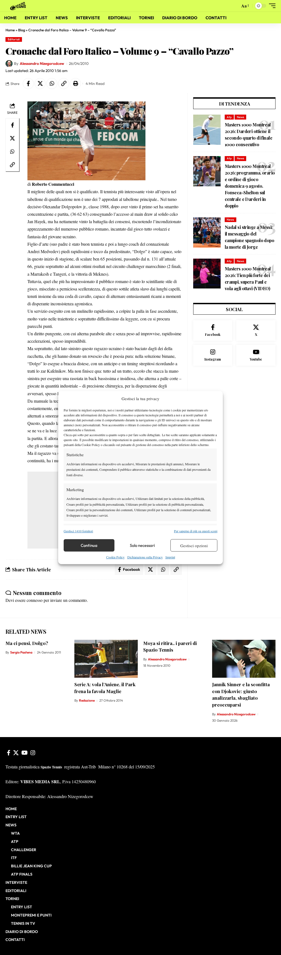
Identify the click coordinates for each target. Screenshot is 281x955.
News (240, 117)
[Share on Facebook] (28, 83)
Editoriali (14, 39)
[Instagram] (212, 355)
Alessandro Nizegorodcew (42, 63)
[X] (256, 330)
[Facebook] (212, 330)
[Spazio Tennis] (18, 5)
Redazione (87, 700)
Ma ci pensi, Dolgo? (26, 643)
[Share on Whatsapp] (51, 83)
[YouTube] (24, 752)
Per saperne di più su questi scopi (195, 531)
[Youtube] (256, 355)
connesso (35, 600)
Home (10, 30)
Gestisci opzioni (194, 545)
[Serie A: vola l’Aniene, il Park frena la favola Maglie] (106, 659)
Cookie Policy (115, 557)
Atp (229, 117)
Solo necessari (142, 545)
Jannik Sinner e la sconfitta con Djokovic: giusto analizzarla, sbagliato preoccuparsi (241, 694)
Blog (21, 30)
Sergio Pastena (21, 652)
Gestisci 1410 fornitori (78, 531)
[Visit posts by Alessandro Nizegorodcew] (9, 63)
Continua (89, 545)
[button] (234, 6)
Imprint (170, 557)
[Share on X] (40, 83)
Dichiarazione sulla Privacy (145, 557)
